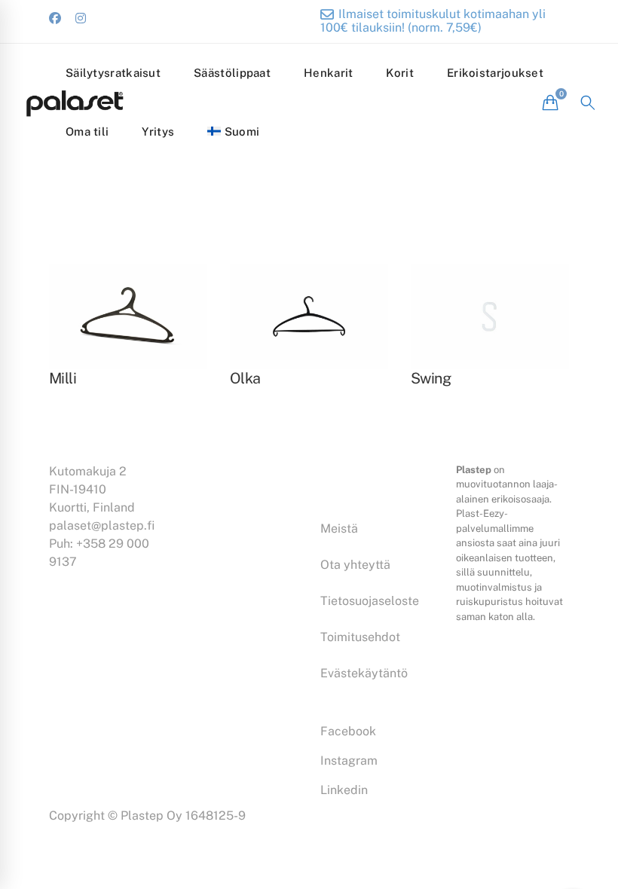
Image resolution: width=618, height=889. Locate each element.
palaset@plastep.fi (101, 525)
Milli (62, 377)
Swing (431, 377)
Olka (245, 377)
